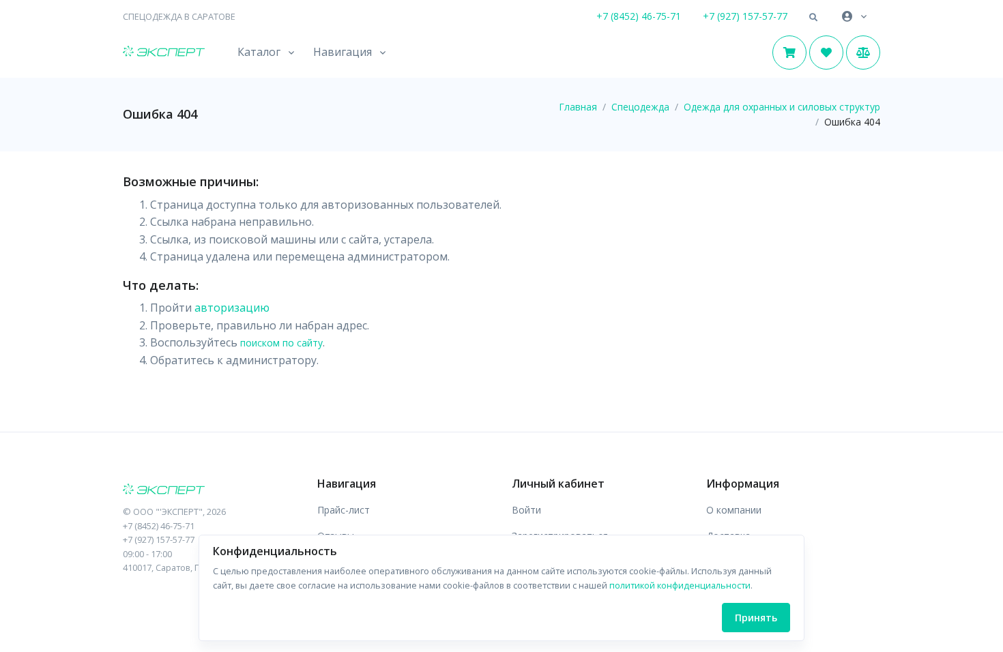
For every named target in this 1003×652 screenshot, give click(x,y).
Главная (578, 106)
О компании (733, 509)
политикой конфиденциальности (680, 585)
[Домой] (164, 52)
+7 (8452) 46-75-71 (638, 16)
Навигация (342, 51)
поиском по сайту (281, 342)
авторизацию (232, 307)
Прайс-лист (343, 509)
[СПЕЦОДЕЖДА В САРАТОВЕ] (210, 490)
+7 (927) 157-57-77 (745, 16)
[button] (813, 17)
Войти (526, 509)
